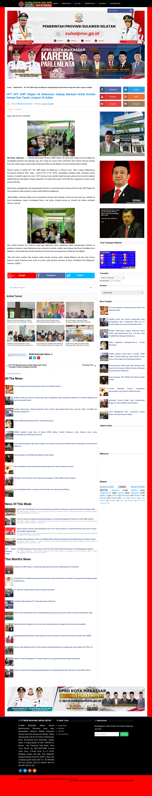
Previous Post (88, 365)
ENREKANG (125, 495)
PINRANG (133, 498)
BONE (114, 495)
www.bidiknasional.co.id (106, 781)
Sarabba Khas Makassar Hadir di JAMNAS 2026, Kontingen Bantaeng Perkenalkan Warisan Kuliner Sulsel (56, 539)
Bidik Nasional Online (39, 354)
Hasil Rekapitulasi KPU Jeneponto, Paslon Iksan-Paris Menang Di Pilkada (41, 489)
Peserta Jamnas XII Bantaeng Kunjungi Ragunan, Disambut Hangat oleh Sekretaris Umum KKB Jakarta (55, 519)
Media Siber (129, 781)
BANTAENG (138, 486)
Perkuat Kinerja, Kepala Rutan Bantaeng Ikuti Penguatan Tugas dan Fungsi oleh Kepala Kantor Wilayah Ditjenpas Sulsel (49, 345)
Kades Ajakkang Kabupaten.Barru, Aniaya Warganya (33, 421)
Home (9, 87)
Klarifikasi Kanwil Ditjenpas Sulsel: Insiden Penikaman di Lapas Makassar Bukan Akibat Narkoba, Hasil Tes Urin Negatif (20, 346)
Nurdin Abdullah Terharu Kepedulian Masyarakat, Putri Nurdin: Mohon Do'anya (43, 466)
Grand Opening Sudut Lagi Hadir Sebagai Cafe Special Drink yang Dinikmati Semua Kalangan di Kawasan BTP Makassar (127, 368)
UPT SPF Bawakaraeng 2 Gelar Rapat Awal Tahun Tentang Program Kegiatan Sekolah (27, 366)
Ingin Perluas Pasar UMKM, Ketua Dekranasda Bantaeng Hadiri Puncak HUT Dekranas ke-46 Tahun (48, 322)
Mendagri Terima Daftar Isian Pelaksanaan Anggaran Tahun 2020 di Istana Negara (45, 478)
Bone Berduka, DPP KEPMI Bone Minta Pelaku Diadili (34, 455)
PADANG (131, 500)
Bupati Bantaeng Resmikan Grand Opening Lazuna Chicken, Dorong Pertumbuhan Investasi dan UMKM (52, 636)
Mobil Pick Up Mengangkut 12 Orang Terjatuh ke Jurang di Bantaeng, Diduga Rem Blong (47, 658)
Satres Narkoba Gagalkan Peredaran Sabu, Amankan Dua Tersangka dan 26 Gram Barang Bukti (50, 624)
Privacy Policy (63, 734)
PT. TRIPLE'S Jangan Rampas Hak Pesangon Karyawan (34, 590)
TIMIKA (140, 500)
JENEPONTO (105, 493)
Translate (117, 281)
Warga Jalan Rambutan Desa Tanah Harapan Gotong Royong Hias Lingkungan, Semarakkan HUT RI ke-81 (53, 647)
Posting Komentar (14, 374)
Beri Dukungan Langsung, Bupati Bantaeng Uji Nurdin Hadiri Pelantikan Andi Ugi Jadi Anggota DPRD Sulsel (78, 322)
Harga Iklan (62, 726)
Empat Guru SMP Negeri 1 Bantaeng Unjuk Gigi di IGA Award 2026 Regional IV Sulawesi (46, 567)
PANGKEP (137, 495)
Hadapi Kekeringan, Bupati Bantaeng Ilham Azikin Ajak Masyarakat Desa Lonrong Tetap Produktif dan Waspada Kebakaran (127, 333)
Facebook (51, 275)
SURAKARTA (103, 503)
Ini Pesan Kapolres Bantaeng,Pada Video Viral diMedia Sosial (37, 386)
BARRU (134, 490)
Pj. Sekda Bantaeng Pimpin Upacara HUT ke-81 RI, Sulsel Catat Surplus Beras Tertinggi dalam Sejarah (55, 549)
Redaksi (61, 728)
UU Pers (61, 731)
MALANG (103, 498)
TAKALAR (135, 493)
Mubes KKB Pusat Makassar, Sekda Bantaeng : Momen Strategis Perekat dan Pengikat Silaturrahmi (19, 322)
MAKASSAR (18, 87)
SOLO (122, 500)
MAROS (114, 498)
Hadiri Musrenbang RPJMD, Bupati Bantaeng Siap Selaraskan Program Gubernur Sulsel (77, 345)
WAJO (124, 498)
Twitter (80, 275)
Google (22, 275)
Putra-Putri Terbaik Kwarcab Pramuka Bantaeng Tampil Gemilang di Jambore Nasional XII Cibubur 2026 (56, 509)
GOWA (121, 493)
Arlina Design (81, 781)
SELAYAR (112, 500)
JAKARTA (115, 490)
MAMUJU (103, 495)
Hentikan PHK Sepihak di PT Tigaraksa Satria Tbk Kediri (35, 601)
